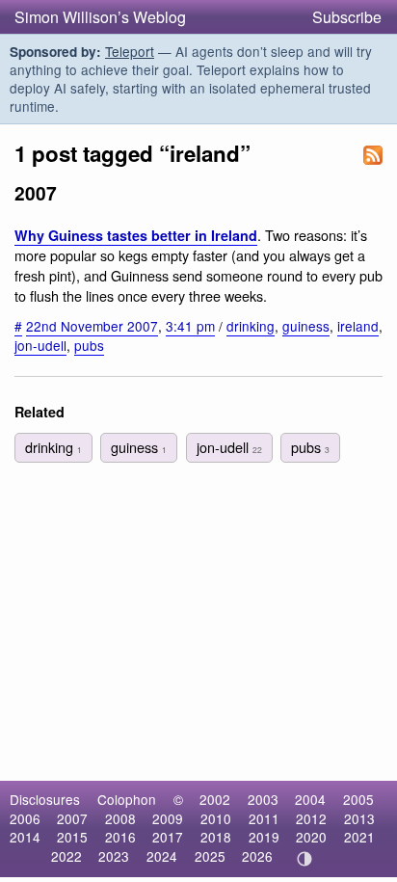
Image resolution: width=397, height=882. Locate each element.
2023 (113, 856)
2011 (264, 818)
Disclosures (45, 799)
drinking (250, 325)
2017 (167, 836)
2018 (215, 836)
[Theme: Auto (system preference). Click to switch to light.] (305, 859)
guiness (306, 325)
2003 (263, 799)
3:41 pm (190, 325)
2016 (120, 836)
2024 (161, 856)
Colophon (126, 799)
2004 (310, 799)
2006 (25, 818)
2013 (359, 818)
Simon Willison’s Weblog (100, 17)
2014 (25, 836)
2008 (120, 818)
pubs (89, 345)
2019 (264, 836)
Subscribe (347, 17)
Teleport (129, 51)
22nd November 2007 (92, 325)
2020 (311, 836)
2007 (72, 818)
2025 (210, 856)
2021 (359, 836)
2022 (66, 856)
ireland (358, 325)
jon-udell (40, 345)
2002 (214, 799)
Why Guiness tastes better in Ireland (135, 235)
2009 (167, 818)
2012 (311, 818)
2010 (215, 818)
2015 (72, 836)
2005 (358, 799)
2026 (257, 856)
